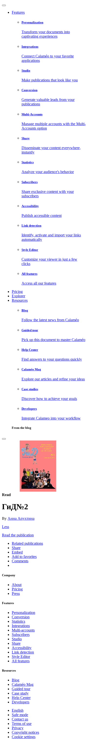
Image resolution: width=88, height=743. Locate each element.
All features (21, 661)
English (17, 710)
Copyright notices (25, 732)
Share (16, 643)
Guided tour (21, 689)
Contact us (20, 719)
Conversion (21, 617)
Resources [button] (20, 300)
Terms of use (22, 723)
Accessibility (22, 648)
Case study (20, 693)
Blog (15, 680)
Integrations (21, 626)
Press (16, 593)
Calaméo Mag (22, 684)
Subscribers (21, 634)
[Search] (4, 439)
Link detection (23, 652)
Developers (20, 702)
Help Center (21, 698)
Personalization (23, 612)
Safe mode (20, 715)
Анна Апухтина (21, 518)
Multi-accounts (23, 630)
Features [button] (18, 12)
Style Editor (21, 656)
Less (5, 527)
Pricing (17, 291)
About (17, 585)
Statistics (18, 621)
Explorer (18, 296)
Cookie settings (23, 737)
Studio (17, 639)
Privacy (17, 728)
